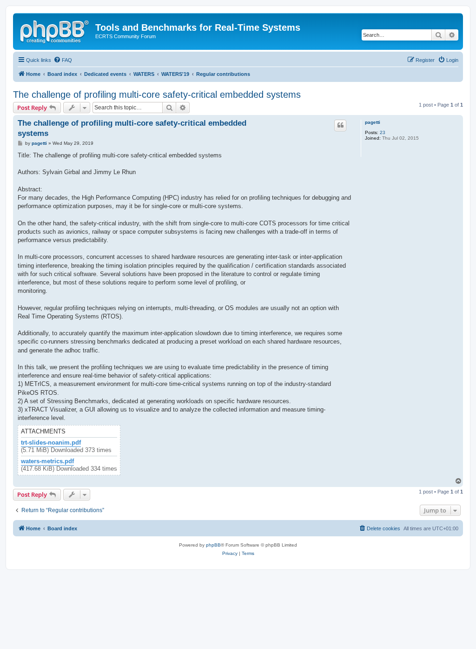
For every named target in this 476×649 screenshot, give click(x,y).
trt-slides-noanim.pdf (51, 442)
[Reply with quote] (340, 125)
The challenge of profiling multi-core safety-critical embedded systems (157, 94)
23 (382, 132)
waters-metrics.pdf (47, 461)
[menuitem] (62, 60)
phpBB (213, 545)
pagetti (372, 122)
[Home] (55, 30)
